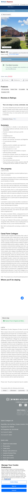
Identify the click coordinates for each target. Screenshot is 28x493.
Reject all (14, 486)
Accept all (14, 490)
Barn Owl (5, 52)
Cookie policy (7, 479)
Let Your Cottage (11, 10)
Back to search (7, 14)
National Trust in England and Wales (14, 321)
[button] (3, 33)
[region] (14, 476)
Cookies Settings (14, 482)
